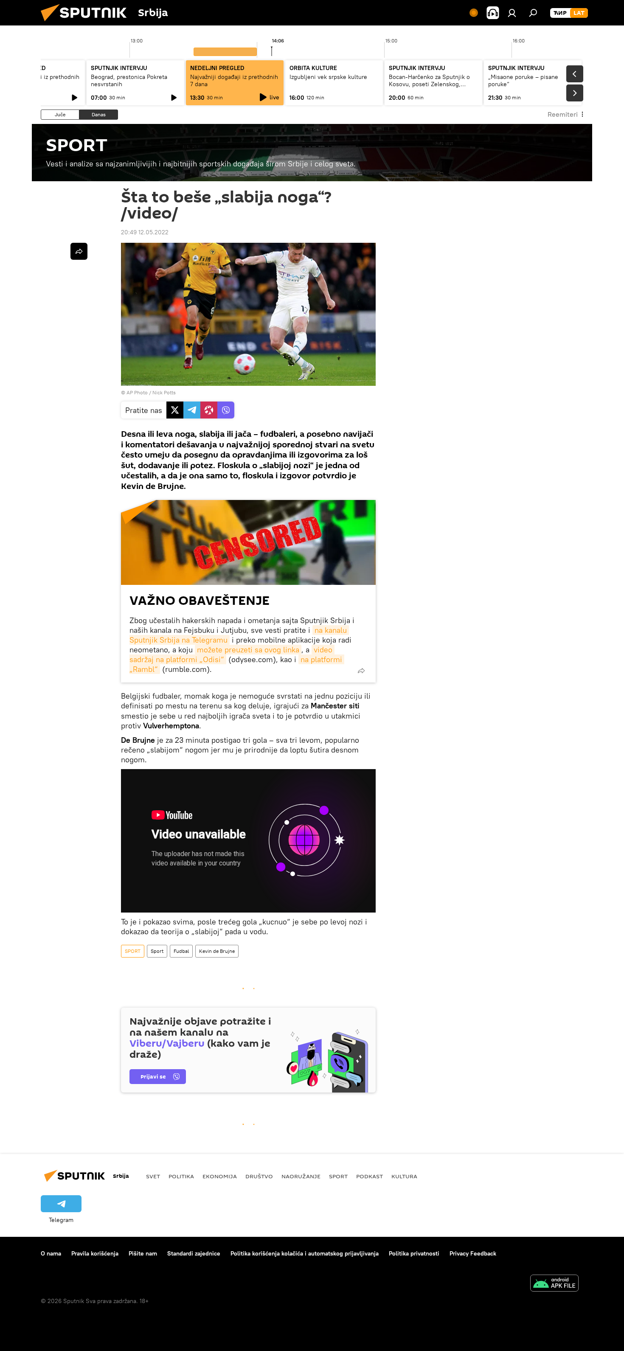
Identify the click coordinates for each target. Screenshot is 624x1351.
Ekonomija (219, 1176)
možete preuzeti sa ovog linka (248, 649)
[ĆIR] (560, 13)
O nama (51, 1253)
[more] (361, 670)
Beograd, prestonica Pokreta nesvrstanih (129, 80)
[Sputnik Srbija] (87, 23)
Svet (153, 1176)
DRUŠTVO (259, 1176)
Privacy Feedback (473, 1253)
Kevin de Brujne (217, 951)
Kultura (404, 1176)
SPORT (133, 951)
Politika (181, 1176)
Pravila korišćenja (94, 1253)
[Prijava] (511, 12)
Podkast (369, 1176)
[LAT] (579, 13)
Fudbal (181, 951)
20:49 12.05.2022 (145, 232)
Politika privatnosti (414, 1253)
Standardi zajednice (193, 1253)
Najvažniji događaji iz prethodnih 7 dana (234, 80)
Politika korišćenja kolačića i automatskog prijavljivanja (304, 1253)
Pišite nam (143, 1253)
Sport (157, 951)
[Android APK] (554, 1284)
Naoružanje (300, 1176)
